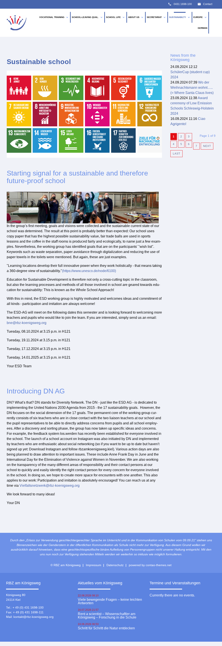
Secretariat (156, 17)
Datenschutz (115, 565)
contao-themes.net (158, 565)
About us (136, 17)
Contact (207, 4)
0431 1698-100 (183, 4)
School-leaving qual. (87, 17)
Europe (200, 17)
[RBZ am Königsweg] (17, 23)
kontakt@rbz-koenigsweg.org (33, 617)
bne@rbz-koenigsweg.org (26, 323)
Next (207, 146)
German (202, 28)
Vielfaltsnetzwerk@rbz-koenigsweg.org (50, 485)
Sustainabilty (180, 17)
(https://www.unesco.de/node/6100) (89, 271)
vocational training (54, 17)
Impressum (93, 565)
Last (176, 153)
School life (115, 17)
